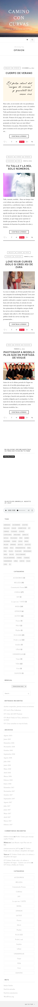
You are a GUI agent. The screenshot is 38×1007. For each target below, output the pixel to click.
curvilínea (7, 534)
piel (5, 551)
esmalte (25, 534)
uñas (15, 561)
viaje (28, 561)
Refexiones (27, 551)
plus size (18, 551)
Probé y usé (17, 640)
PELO (18, 625)
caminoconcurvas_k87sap (12, 848)
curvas (21, 531)
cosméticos (22, 528)
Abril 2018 (7, 773)
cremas (6, 531)
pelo (11, 547)
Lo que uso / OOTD (18, 602)
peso (28, 547)
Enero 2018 (7, 784)
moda (26, 541)
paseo (6, 547)
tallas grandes (9, 557)
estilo (6, 538)
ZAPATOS (17, 673)
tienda (19, 557)
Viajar (18, 659)
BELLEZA (7, 68)
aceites (24, 524)
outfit (20, 544)
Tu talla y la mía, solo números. (19, 167)
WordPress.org (9, 997)
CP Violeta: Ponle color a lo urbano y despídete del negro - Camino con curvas (17, 861)
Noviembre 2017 (9, 791)
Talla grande (20, 554)
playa (11, 551)
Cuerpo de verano (19, 73)
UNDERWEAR (18, 654)
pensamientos (20, 547)
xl (10, 564)
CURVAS (18, 156)
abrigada (7, 524)
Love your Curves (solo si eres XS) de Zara (19, 264)
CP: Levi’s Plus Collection (12, 710)
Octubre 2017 (8, 795)
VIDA (19, 161)
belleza (6, 528)
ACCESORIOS (18, 578)
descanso (17, 534)
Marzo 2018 (8, 776)
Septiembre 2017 (9, 799)
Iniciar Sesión (8, 985)
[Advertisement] (19, 480)
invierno (7, 541)
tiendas (26, 557)
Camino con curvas (19, 17)
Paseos (18, 621)
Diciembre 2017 (9, 787)
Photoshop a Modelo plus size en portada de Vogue (19, 355)
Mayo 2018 (7, 769)
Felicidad (14, 538)
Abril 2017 (7, 817)
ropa (5, 554)
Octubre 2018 (8, 750)
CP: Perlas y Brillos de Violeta (14, 865)
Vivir (18, 668)
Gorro (27, 538)
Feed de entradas (9, 989)
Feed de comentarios (11, 993)
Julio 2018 (7, 761)
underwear (8, 561)
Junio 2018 (7, 765)
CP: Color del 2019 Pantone (13, 714)
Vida (5, 564)
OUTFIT (17, 616)
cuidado (14, 531)
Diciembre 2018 (9, 743)
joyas (20, 541)
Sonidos (18, 645)
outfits (27, 544)
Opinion (13, 544)
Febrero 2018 (8, 780)
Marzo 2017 (8, 821)
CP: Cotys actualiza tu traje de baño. (16, 723)
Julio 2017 (7, 806)
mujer (6, 544)
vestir (22, 561)
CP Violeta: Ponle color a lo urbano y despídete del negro (19, 849)
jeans (14, 541)
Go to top (29, 1004)
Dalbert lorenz (8, 837)
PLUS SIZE (11, 161)
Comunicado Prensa (17, 587)
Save (22, 142)
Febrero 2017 (8, 825)
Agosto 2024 (8, 735)
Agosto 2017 (8, 802)
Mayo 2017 (7, 813)
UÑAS (18, 649)
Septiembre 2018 (9, 754)
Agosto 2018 (8, 758)
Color (14, 528)
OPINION (16, 68)
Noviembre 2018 (9, 747)
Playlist (18, 630)
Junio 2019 (7, 739)
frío (20, 538)
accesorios (16, 524)
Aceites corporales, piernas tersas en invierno (19, 706)
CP (29, 528)
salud (12, 554)
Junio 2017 (7, 810)
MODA (27, 252)
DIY (18, 597)
